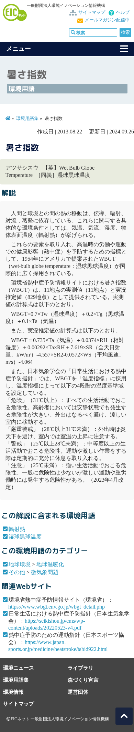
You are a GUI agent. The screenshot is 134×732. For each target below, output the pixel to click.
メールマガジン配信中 (107, 20)
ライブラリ (80, 668)
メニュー (18, 48)
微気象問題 (44, 572)
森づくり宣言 (83, 680)
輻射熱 (17, 529)
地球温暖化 (50, 564)
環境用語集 (27, 118)
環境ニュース (18, 668)
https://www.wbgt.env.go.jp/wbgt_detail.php (56, 607)
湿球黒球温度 (25, 537)
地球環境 (20, 564)
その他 (17, 572)
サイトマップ (91, 12)
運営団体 (78, 692)
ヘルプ (123, 12)
